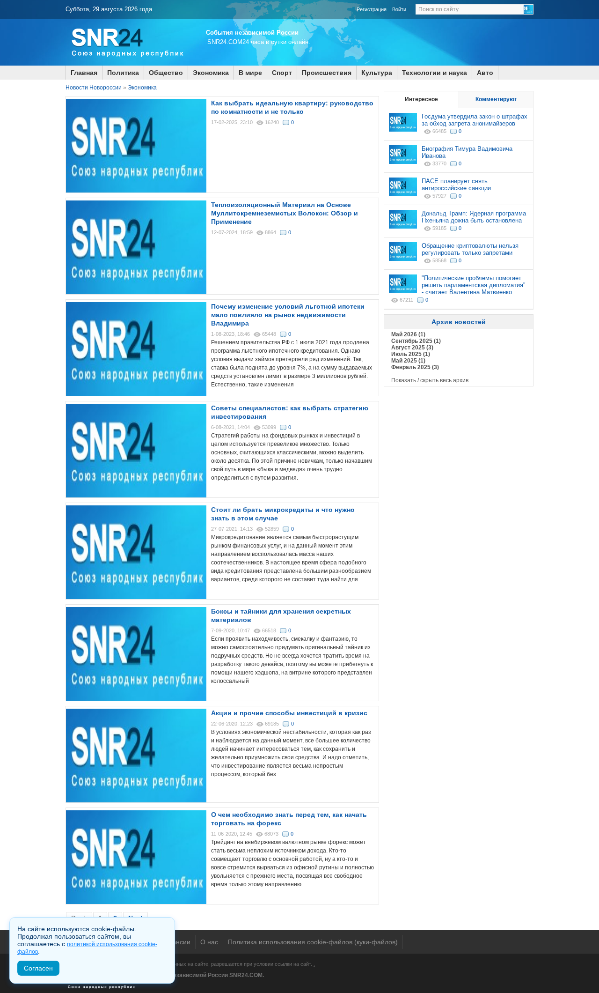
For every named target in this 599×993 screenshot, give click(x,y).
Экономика (211, 72)
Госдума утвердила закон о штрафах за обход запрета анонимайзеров (474, 120)
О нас (209, 942)
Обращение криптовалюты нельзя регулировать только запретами (470, 249)
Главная (84, 72)
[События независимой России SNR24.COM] (126, 63)
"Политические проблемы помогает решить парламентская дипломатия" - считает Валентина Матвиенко (474, 285)
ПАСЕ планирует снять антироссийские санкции (456, 185)
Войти (399, 9)
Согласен (38, 968)
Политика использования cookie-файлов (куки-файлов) (313, 942)
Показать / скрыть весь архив (429, 380)
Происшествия (326, 72)
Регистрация (372, 9)
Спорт (282, 72)
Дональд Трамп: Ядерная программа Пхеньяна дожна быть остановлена (474, 217)
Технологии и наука (434, 72)
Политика (123, 72)
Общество (166, 72)
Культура (376, 72)
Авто (485, 72)
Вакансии (175, 942)
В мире (250, 72)
